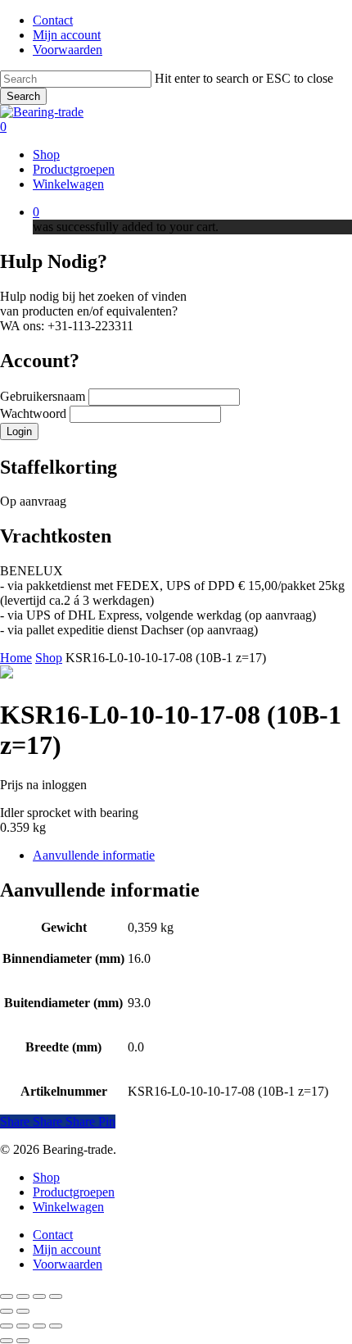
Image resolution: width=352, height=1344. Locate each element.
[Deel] (39, 1296)
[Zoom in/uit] (6, 1296)
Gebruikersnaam (44, 396)
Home (16, 658)
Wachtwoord (35, 413)
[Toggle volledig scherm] (22, 1296)
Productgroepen (74, 1192)
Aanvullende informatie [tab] (94, 855)
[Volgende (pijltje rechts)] (22, 1311)
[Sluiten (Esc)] (55, 1296)
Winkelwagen (68, 1207)
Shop (48, 658)
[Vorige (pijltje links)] (6, 1311)
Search (23, 96)
